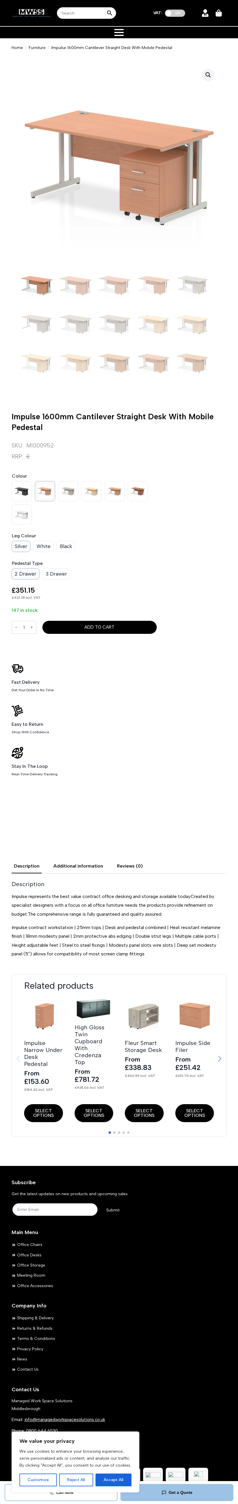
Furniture (37, 47)
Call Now (64, 1492)
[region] (75, 1462)
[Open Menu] (119, 32)
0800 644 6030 (42, 1431)
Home (17, 47)
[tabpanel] (119, 920)
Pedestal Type (27, 563)
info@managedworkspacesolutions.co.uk (64, 1419)
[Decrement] (16, 627)
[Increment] (31, 627)
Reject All (76, 1479)
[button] (208, 75)
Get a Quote (180, 1492)
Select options (43, 1113)
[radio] (22, 491)
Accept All (113, 1479)
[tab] (27, 866)
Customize (38, 1479)
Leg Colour (24, 535)
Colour (19, 476)
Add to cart (99, 627)
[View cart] (219, 13)
